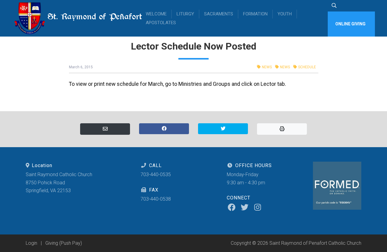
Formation (255, 14)
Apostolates (161, 22)
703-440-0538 (156, 199)
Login (31, 243)
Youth (285, 14)
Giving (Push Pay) (63, 243)
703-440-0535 (156, 174)
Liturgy (185, 14)
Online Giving (350, 23)
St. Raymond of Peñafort (90, 16)
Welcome (156, 14)
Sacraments (218, 14)
